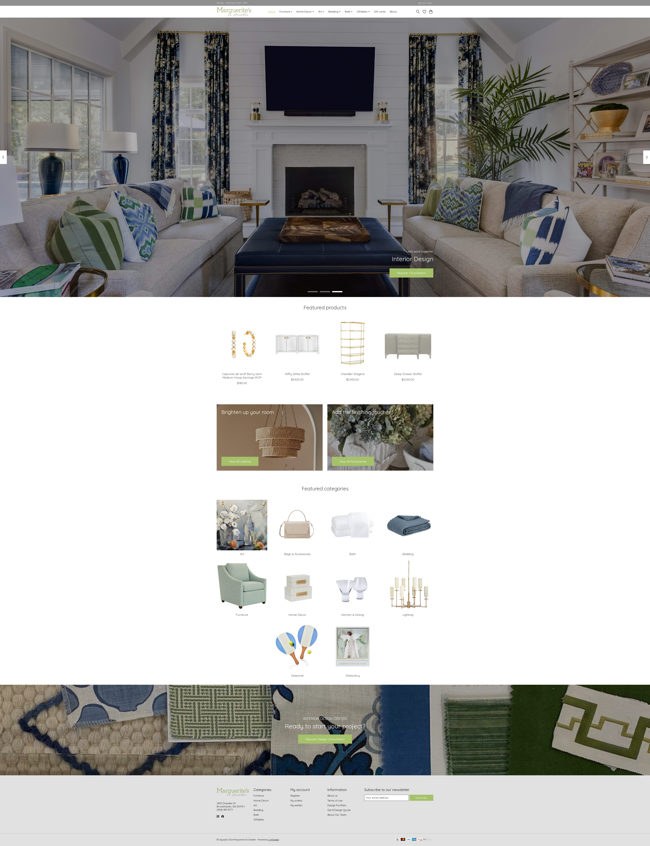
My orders (296, 800)
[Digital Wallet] (427, 839)
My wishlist (296, 805)
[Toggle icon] (417, 12)
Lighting (408, 615)
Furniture (242, 615)
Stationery (353, 675)
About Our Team (336, 814)
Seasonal (297, 675)
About (393, 11)
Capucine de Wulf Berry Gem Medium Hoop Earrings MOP (242, 375)
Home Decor (297, 615)
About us (332, 795)
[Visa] (408, 839)
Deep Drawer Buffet (408, 374)
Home (271, 11)
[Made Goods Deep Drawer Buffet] (408, 344)
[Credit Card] (397, 839)
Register (295, 795)
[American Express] (414, 839)
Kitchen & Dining (352, 615)
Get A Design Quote (339, 810)
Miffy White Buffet (297, 374)
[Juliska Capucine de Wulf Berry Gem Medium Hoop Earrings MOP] (242, 344)
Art (242, 554)
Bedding (408, 554)
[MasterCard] (403, 839)
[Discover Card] (420, 839)
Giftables (259, 819)
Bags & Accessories (297, 554)
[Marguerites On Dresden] (234, 11)
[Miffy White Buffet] (297, 344)
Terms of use (334, 800)
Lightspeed (274, 839)
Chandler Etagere (353, 374)
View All (325, 273)
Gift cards (380, 11)
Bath (352, 554)
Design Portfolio (336, 805)
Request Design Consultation (325, 739)
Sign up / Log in (425, 3)
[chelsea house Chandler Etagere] (352, 344)
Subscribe (421, 797)
